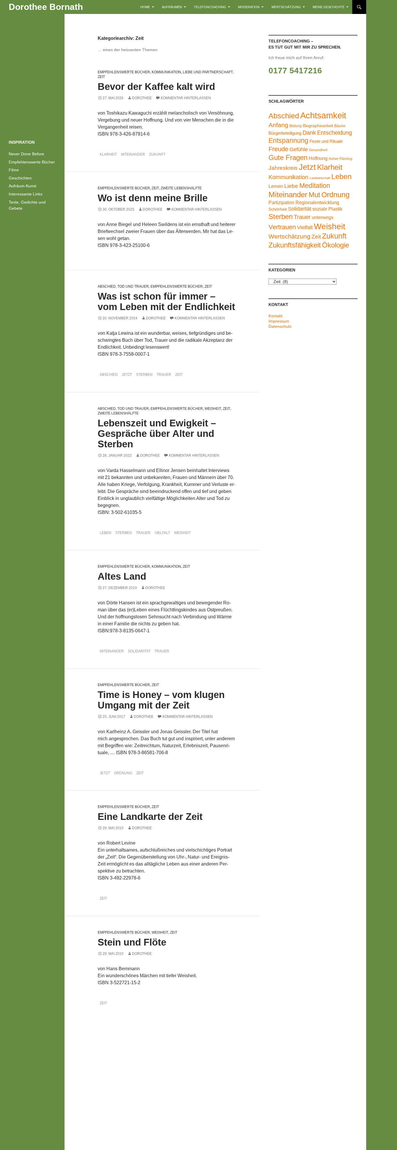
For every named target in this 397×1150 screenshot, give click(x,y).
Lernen (276, 186)
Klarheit (108, 154)
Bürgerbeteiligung (285, 133)
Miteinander (133, 154)
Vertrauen (282, 227)
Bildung (295, 126)
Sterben (144, 375)
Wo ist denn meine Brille (153, 198)
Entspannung (288, 140)
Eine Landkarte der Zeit (150, 816)
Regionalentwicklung (317, 202)
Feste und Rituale (326, 141)
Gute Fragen (288, 157)
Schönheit (278, 209)
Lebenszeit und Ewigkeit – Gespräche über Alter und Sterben (157, 433)
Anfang (278, 125)
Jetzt (127, 375)
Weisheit (213, 409)
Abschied (109, 375)
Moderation (249, 7)
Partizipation (281, 202)
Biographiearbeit (318, 126)
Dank (309, 132)
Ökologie (335, 245)
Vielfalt (162, 533)
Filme (14, 170)
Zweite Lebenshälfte (181, 188)
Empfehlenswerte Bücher (124, 72)
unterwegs (322, 217)
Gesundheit (318, 150)
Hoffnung (318, 158)
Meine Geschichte (328, 7)
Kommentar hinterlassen (186, 98)
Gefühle (298, 149)
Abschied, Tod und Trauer (123, 286)
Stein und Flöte (132, 942)
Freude (278, 149)
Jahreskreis (283, 168)
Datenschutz (280, 326)
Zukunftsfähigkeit (295, 245)
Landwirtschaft (320, 178)
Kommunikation (166, 72)
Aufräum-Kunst (22, 186)
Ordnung (123, 773)
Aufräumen (172, 7)
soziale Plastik (327, 208)
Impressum (279, 321)
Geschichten (20, 178)
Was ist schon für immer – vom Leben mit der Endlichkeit (166, 301)
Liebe (291, 186)
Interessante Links (25, 194)
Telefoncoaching (210, 7)
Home (145, 7)
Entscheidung (334, 132)
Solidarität (139, 651)
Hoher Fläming (340, 159)
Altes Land (122, 576)
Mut (314, 195)
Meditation (314, 185)
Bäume (340, 126)
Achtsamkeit (323, 115)
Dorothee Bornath (46, 7)
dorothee (142, 98)
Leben (105, 533)
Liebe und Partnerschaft (208, 72)
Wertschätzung (286, 7)
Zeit (101, 77)
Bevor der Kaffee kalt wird (156, 86)
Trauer (164, 375)
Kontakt (275, 316)
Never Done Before (26, 154)
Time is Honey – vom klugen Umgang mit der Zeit (161, 700)
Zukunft (157, 154)
